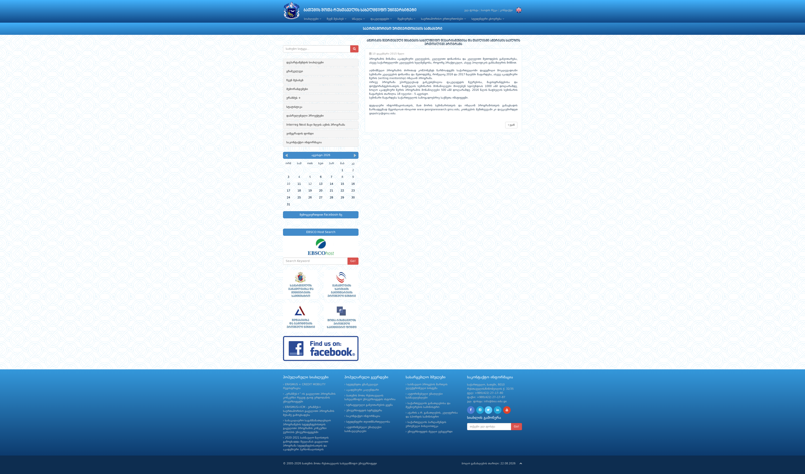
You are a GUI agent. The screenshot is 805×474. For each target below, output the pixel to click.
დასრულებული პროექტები (305, 115)
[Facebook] (471, 410)
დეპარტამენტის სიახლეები (305, 62)
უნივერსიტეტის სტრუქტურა (364, 410)
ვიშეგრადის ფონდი (300, 133)
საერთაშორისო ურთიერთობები (442, 19)
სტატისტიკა (294, 106)
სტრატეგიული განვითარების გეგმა (369, 405)
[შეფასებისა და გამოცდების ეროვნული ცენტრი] (300, 317)
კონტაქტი (506, 10)
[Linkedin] (497, 410)
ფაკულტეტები (380, 19)
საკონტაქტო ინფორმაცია (304, 142)
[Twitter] (488, 410)
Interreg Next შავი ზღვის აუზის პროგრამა (315, 124)
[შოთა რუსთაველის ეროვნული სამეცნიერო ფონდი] (341, 317)
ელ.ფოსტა (471, 10)
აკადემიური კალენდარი (362, 390)
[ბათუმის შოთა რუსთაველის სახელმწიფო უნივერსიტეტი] (291, 11)
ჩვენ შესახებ (336, 19)
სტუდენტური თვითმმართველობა (368, 422)
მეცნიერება (405, 19)
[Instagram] (480, 410)
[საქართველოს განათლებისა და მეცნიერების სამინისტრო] (300, 284)
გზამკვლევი (294, 71)
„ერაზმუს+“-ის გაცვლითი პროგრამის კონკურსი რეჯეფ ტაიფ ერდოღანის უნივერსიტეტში (309, 398)
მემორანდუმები (297, 89)
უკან (512, 125)
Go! (353, 261)
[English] (518, 10)
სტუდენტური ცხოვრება (486, 19)
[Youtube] (507, 410)
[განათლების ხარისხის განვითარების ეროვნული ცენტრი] (341, 284)
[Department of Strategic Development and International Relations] (320, 348)
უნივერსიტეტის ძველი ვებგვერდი (430, 431)
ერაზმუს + (293, 97)
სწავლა (357, 19)
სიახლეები (311, 19)
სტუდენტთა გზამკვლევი (362, 384)
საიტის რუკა (489, 10)
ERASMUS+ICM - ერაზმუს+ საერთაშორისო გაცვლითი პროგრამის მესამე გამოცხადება (308, 411)
